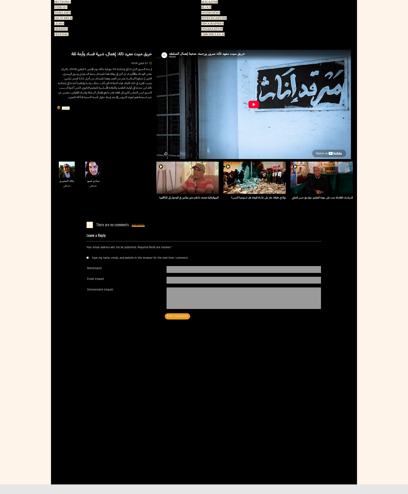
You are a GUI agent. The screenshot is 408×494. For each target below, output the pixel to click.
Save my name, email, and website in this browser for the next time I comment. (140, 257)
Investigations (213, 18)
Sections (62, 2)
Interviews (210, 13)
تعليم (65, 108)
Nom (94, 268)
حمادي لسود (93, 181)
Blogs (206, 7)
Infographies (212, 23)
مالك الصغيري (66, 181)
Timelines (62, 13)
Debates (60, 29)
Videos (60, 7)
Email (95, 279)
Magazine (209, 2)
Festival (60, 34)
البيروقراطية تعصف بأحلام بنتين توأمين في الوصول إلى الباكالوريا (189, 197)
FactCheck (62, 18)
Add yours (138, 225)
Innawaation (211, 29)
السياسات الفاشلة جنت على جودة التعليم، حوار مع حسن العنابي (322, 197)
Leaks (58, 23)
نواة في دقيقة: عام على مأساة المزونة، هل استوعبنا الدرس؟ (258, 197)
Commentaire (100, 289)
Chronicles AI (212, 34)
